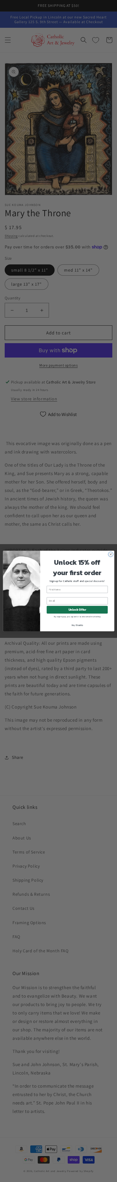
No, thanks (77, 625)
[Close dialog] (110, 554)
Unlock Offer (77, 610)
